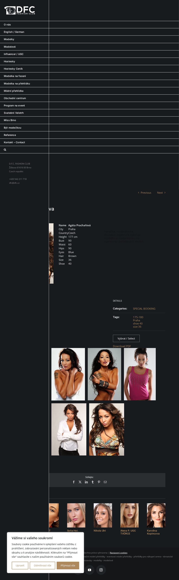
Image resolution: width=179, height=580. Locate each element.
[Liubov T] (49, 515)
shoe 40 (138, 323)
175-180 (138, 317)
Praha (136, 320)
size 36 (137, 326)
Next (160, 192)
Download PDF (122, 346)
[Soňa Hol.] (76, 515)
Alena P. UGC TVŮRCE (128, 532)
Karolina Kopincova (153, 532)
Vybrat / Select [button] (126, 338)
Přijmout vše (68, 565)
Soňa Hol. (72, 530)
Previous (146, 192)
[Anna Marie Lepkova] (23, 515)
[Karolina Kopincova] (156, 515)
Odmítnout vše (42, 565)
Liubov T (45, 530)
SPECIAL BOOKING (144, 308)
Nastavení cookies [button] (118, 552)
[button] (89, 149)
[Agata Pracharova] (33, 253)
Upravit (20, 565)
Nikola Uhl (100, 530)
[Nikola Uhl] (103, 515)
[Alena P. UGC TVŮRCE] (129, 515)
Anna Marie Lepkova (20, 532)
